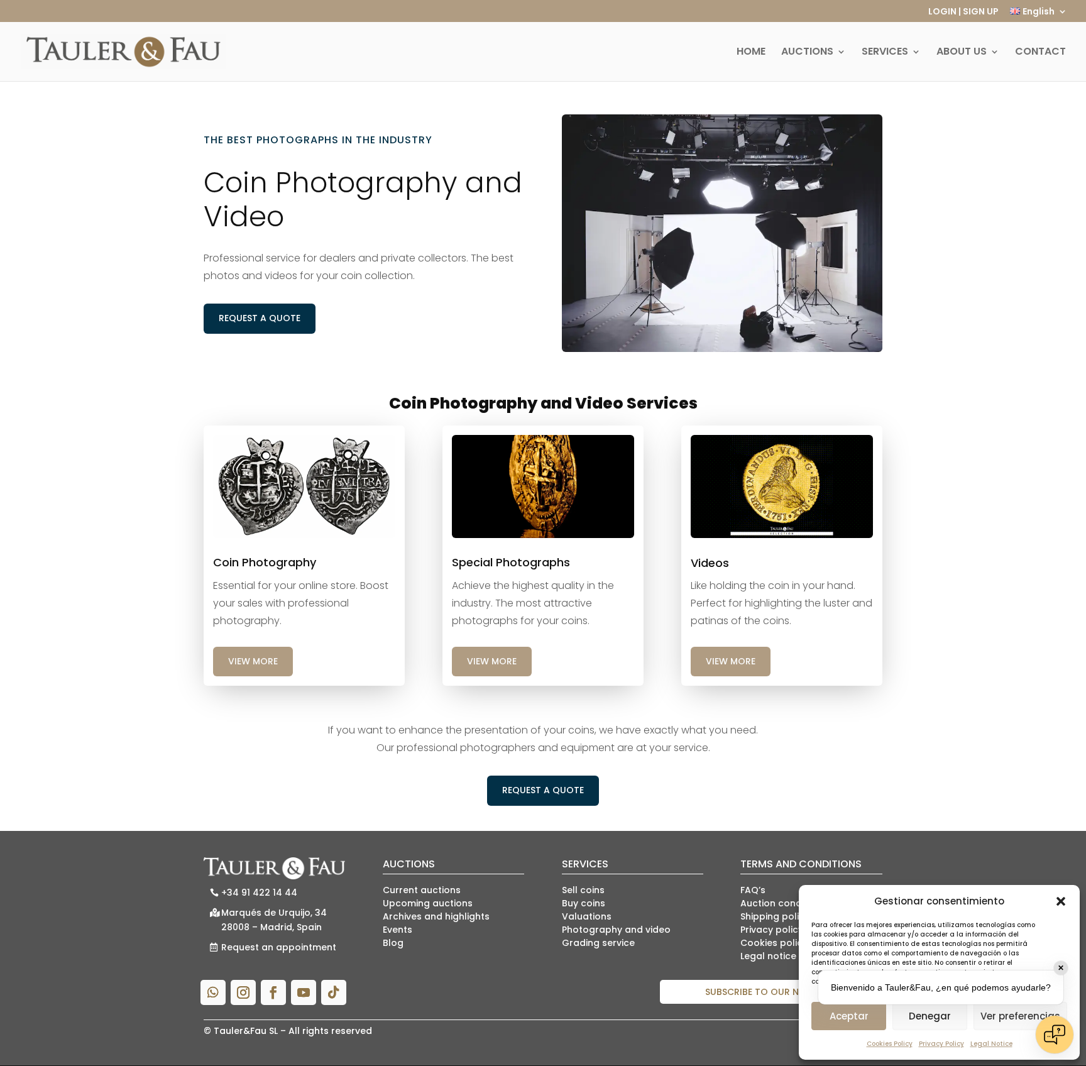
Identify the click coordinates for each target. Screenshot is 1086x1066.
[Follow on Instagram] (243, 992)
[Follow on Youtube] (303, 992)
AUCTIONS (807, 52)
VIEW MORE (253, 661)
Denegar (930, 1016)
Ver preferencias (1020, 1016)
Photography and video (616, 929)
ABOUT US (961, 52)
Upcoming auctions (428, 903)
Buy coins (583, 903)
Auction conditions (783, 903)
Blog (393, 943)
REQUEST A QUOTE (259, 318)
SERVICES (885, 52)
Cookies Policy (890, 1043)
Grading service (598, 943)
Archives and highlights (436, 916)
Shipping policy (774, 916)
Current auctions (422, 890)
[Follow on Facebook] (273, 992)
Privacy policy (771, 929)
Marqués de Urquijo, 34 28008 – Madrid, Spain (274, 920)
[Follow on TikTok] (333, 992)
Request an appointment (278, 947)
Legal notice (768, 956)
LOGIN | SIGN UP (963, 12)
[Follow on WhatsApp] (213, 992)
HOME (751, 52)
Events (397, 929)
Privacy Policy (941, 1043)
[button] (1061, 901)
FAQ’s (752, 890)
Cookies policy (774, 943)
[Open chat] (1054, 1034)
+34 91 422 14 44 (259, 892)
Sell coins (583, 890)
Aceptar (849, 1016)
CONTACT (1040, 52)
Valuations (587, 916)
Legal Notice (991, 1043)
